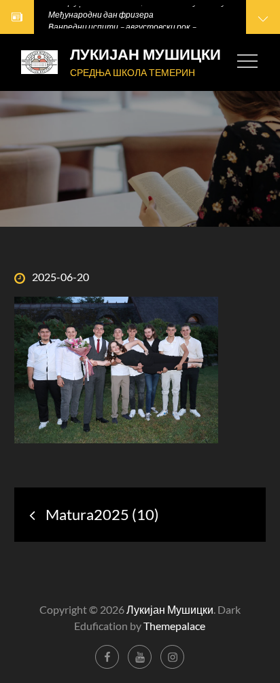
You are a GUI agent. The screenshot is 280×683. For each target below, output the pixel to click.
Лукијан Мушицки (145, 54)
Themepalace (174, 625)
